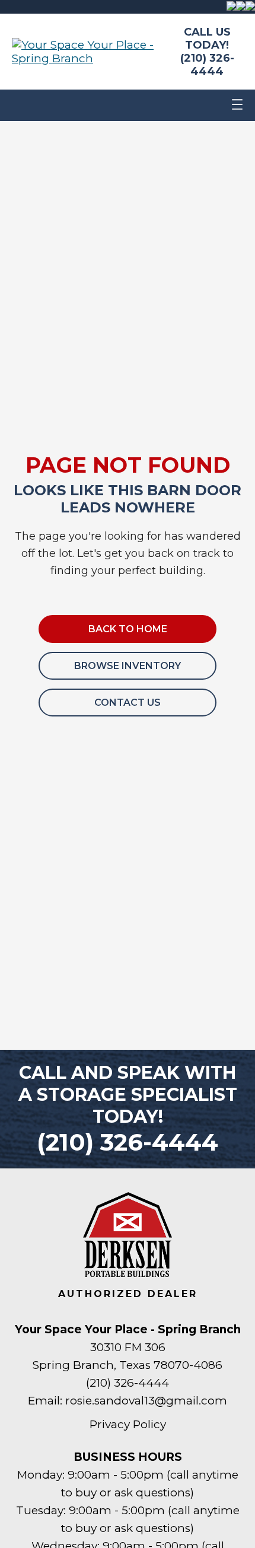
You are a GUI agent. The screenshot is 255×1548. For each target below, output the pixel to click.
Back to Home (127, 629)
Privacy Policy (128, 1424)
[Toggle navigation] (237, 105)
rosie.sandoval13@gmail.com (146, 1400)
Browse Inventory (127, 665)
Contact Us (127, 702)
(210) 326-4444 (207, 65)
